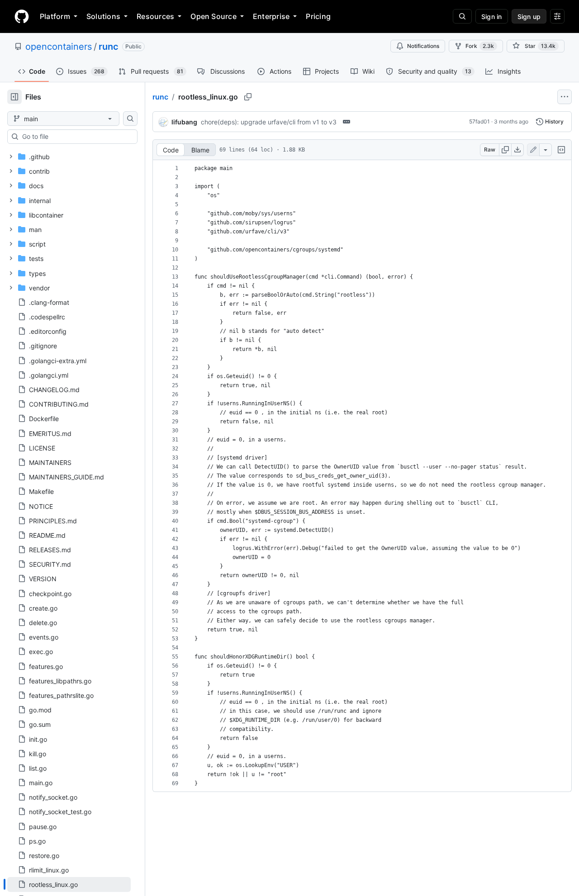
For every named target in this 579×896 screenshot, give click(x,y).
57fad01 (479, 121)
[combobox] (76, 136)
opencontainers (58, 46)
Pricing (318, 16)
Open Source (213, 16)
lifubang (184, 122)
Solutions (103, 16)
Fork (479, 46)
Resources (155, 16)
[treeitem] (69, 884)
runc (109, 46)
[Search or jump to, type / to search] (462, 16)
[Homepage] (21, 16)
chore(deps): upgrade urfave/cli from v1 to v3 (269, 122)
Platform (55, 16)
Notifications (423, 46)
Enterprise (271, 16)
